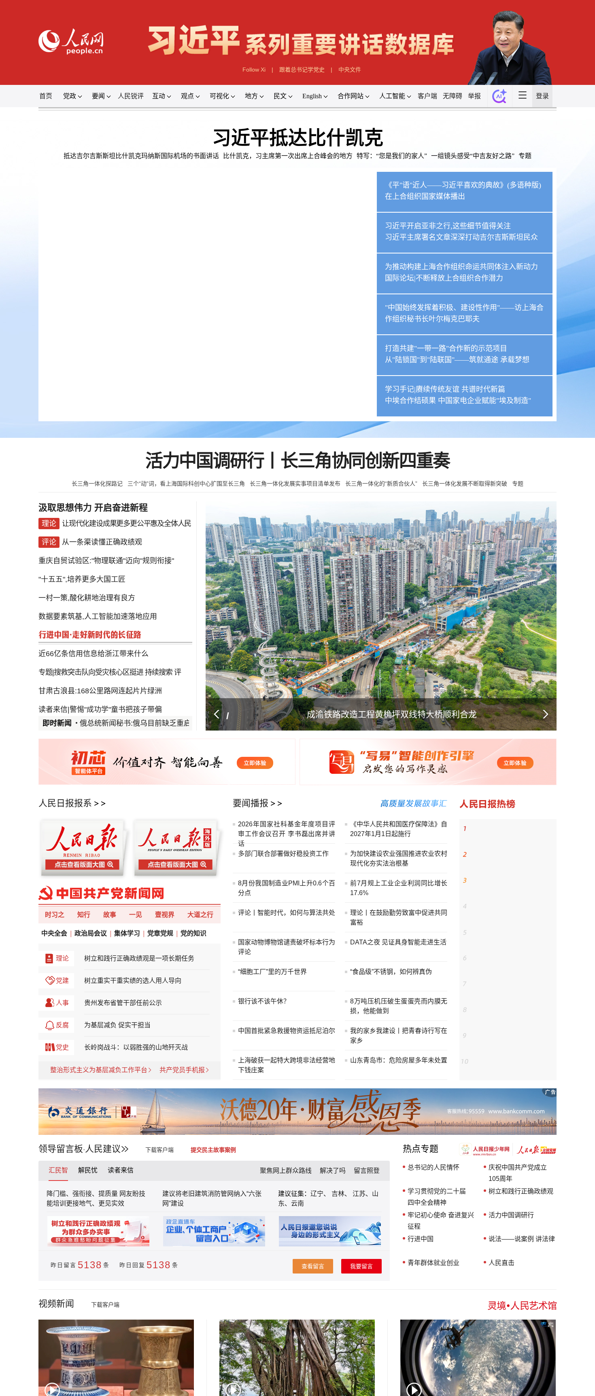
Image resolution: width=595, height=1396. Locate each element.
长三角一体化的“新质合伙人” (381, 483)
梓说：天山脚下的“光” (497, 1036)
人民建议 (103, 1149)
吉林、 (341, 1193)
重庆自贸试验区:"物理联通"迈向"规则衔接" (106, 559)
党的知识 (193, 933)
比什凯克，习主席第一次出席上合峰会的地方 (288, 155)
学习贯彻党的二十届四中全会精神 (437, 1197)
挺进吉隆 (481, 958)
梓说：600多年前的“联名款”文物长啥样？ (512, 937)
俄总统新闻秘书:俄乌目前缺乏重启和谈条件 (140, 723)
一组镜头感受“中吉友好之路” (472, 155)
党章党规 (160, 933)
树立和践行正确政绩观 (521, 1191)
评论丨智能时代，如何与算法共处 (286, 912)
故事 (109, 914)
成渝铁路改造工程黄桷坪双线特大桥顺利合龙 (392, 714)
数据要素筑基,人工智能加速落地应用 (97, 607)
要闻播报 (250, 803)
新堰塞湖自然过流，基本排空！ (509, 906)
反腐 (62, 1025)
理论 (62, 958)
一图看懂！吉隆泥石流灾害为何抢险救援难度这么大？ (512, 1066)
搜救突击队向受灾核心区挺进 (98, 656)
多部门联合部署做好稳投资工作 (283, 853)
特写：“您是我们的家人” (392, 155)
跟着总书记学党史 (302, 69)
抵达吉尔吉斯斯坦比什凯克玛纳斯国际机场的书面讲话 (141, 155)
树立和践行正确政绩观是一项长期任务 (139, 958)
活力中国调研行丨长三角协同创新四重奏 (297, 461)
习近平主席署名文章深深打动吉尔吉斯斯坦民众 (461, 237)
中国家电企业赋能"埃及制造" (484, 401)
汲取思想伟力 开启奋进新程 (93, 508)
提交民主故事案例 (213, 1150)
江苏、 (361, 1193)
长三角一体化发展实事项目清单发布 (295, 483)
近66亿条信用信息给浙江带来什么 (93, 640)
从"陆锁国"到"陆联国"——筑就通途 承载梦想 (457, 360)
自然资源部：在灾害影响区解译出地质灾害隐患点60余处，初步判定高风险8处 (512, 1015)
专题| (46, 656)
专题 (524, 155)
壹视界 (164, 914)
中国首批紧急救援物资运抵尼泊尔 (286, 1030)
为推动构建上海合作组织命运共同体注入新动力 (461, 267)
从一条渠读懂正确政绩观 (102, 543)
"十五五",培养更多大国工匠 (81, 575)
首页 (45, 96)
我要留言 (361, 1266)
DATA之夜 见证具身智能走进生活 (398, 942)
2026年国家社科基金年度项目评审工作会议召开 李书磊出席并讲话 (286, 834)
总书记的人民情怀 (433, 1167)
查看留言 (313, 1266)
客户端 (427, 96)
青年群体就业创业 (433, 1262)
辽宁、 (321, 1193)
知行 (83, 914)
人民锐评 (131, 96)
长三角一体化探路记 (97, 483)
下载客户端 (159, 1150)
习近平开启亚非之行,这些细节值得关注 (448, 226)
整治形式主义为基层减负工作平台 (98, 1070)
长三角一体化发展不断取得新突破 (464, 483)
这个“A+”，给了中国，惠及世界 (509, 984)
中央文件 (349, 69)
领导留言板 (60, 1149)
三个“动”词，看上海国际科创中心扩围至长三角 (186, 483)
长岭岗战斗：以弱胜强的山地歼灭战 (136, 1047)
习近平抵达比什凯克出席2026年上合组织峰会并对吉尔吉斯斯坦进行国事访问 (186, 404)
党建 (62, 980)
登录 (542, 96)
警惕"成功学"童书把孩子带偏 (116, 688)
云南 (297, 1203)
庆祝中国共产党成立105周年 (518, 1173)
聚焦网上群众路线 (286, 1170)
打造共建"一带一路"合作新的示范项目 (446, 348)
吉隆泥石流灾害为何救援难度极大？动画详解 (512, 859)
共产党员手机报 (182, 1070)
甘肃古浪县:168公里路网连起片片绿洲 (100, 672)
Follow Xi (254, 69)
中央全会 (54, 933)
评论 (244, 951)
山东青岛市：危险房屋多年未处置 (398, 1060)
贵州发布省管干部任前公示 (123, 1002)
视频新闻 (56, 1304)
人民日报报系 (65, 803)
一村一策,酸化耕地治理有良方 (86, 591)
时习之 (54, 914)
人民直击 (501, 1262)
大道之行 (200, 914)
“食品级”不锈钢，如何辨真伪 (391, 971)
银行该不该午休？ (264, 1001)
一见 (135, 914)
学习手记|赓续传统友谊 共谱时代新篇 (445, 389)
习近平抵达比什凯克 (297, 137)
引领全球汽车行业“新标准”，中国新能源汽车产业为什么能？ (512, 834)
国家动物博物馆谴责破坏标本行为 (286, 942)
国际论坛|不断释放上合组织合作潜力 (444, 278)
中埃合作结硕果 (410, 401)
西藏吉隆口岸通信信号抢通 (504, 880)
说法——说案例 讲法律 (522, 1238)
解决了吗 (333, 1170)
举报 (474, 96)
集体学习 (127, 933)
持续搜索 (158, 656)
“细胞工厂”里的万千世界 (272, 971)
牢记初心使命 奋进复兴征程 (441, 1221)
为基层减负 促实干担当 (117, 1025)
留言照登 (367, 1170)
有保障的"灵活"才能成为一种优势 (129, 704)
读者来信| (54, 688)
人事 (62, 1002)
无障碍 (452, 96)
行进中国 (421, 1238)
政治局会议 (90, 933)
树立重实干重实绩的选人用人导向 (132, 980)
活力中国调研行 (511, 1215)
